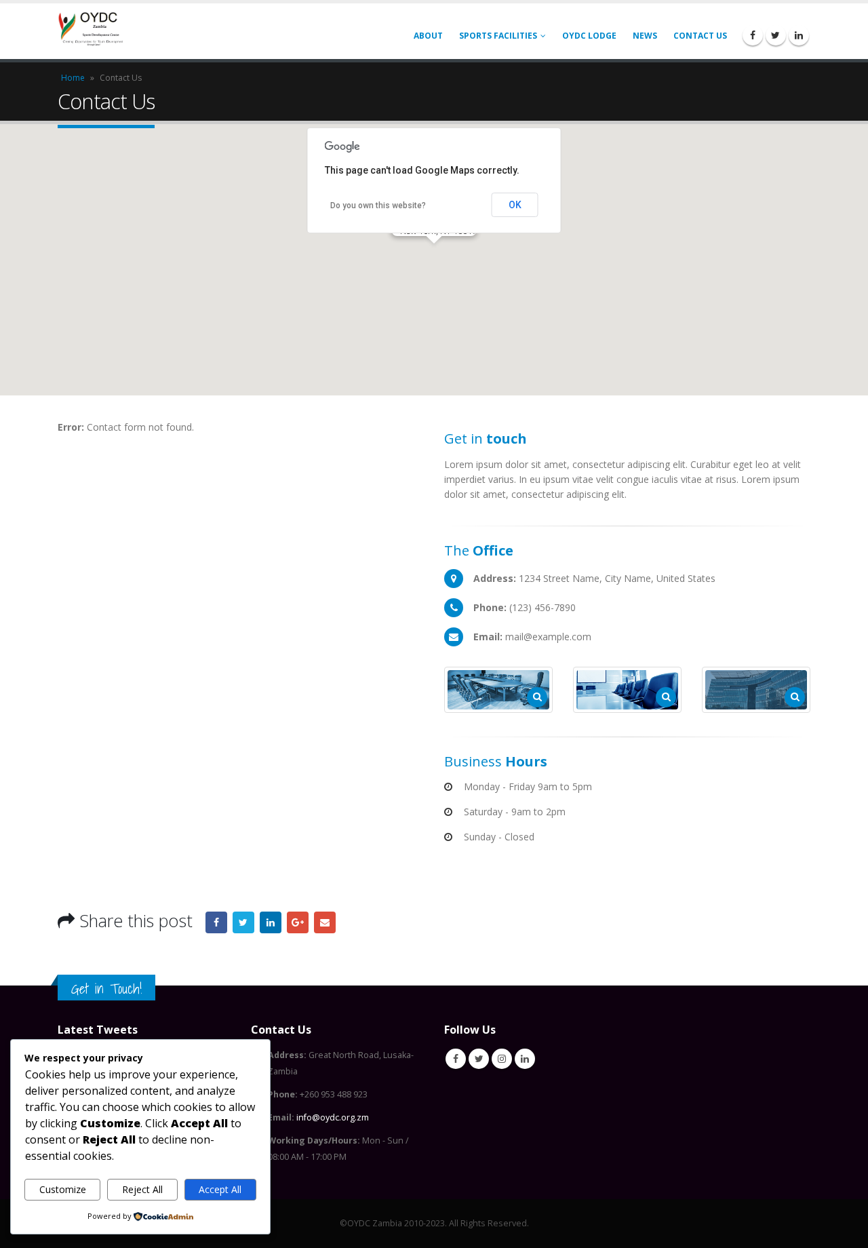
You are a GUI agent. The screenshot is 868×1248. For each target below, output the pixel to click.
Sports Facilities (498, 35)
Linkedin (525, 1059)
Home (73, 77)
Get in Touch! (106, 988)
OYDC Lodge (589, 35)
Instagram (502, 1059)
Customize (62, 1189)
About (428, 35)
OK (515, 204)
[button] (434, 251)
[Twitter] (776, 35)
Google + (298, 922)
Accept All (220, 1189)
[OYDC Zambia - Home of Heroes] (91, 31)
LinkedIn (270, 922)
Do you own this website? (378, 205)
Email (325, 922)
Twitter (243, 922)
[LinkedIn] (799, 35)
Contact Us (700, 35)
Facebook (216, 922)
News (645, 35)
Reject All (142, 1189)
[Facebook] (753, 35)
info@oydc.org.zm (332, 1117)
